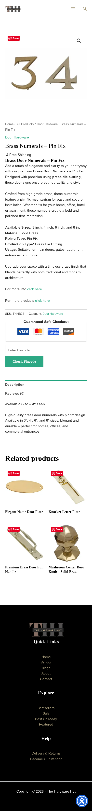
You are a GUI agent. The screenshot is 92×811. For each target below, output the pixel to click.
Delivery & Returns (46, 753)
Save (16, 38)
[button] (85, 9)
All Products (25, 124)
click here (34, 289)
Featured (46, 724)
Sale (46, 713)
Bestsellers (46, 708)
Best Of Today (46, 719)
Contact (46, 679)
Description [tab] (15, 384)
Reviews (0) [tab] (15, 393)
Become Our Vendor (46, 759)
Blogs (46, 668)
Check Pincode (24, 361)
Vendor (46, 662)
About (46, 673)
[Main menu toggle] (73, 9)
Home (9, 124)
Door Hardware (47, 124)
